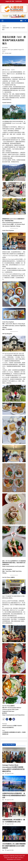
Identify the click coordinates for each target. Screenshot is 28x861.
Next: (14, 732)
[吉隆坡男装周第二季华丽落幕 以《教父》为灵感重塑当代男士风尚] (14, 809)
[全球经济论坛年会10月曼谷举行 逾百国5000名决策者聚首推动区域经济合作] (14, 783)
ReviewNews (10, 859)
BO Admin (5, 47)
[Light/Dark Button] (21, 20)
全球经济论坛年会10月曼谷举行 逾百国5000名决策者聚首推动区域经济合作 (14, 795)
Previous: (12, 725)
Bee (3, 773)
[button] (2, 20)
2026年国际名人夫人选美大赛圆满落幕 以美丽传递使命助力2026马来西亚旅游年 (14, 846)
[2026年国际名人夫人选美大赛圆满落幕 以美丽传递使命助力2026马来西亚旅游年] (14, 834)
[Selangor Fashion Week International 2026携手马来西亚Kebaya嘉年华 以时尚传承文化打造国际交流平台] (14, 755)
